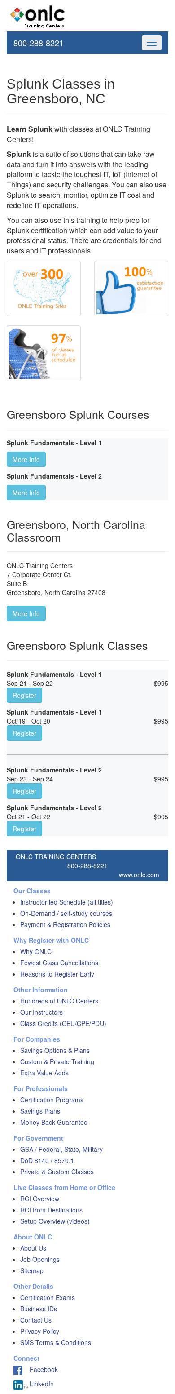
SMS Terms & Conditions (55, 1342)
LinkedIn (41, 1383)
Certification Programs (51, 1099)
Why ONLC (36, 951)
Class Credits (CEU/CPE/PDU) (63, 1023)
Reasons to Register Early (57, 973)
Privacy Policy (39, 1331)
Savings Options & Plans (55, 1050)
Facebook (40, 1369)
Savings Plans (40, 1110)
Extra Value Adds (44, 1072)
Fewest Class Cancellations (59, 962)
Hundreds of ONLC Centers (59, 1000)
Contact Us (36, 1319)
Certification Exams (47, 1297)
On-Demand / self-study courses (66, 913)
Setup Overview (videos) (55, 1220)
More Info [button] (26, 459)
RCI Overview (39, 1198)
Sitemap (32, 1270)
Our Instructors (41, 1012)
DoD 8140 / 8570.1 (47, 1160)
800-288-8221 (38, 43)
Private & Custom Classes (57, 1171)
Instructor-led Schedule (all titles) (66, 901)
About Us (33, 1247)
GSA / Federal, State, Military (61, 1149)
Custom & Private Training (57, 1061)
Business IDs (38, 1308)
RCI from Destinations (51, 1209)
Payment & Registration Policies (65, 924)
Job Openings (40, 1259)
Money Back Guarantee (54, 1122)
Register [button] (24, 695)
